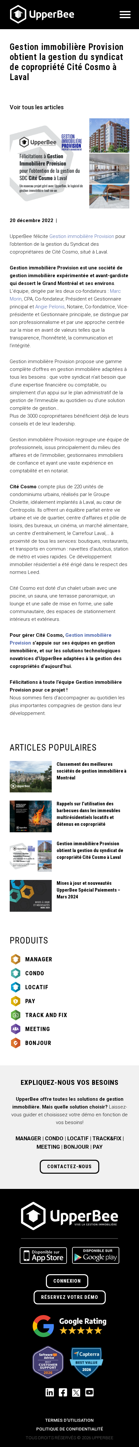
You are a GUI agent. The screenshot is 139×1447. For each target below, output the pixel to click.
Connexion (67, 1281)
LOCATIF (78, 1138)
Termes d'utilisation (69, 1420)
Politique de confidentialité (69, 1428)
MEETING (48, 1147)
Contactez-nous (69, 1166)
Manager (38, 959)
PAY (97, 1147)
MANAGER (28, 1138)
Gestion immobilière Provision (81, 236)
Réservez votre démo (69, 1297)
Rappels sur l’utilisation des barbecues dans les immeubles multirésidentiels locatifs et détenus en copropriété (88, 814)
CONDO (54, 1138)
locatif (36, 987)
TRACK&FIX (106, 1138)
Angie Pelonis (50, 307)
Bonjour (38, 1042)
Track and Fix (46, 1015)
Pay (30, 1001)
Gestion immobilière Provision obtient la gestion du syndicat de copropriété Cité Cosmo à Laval (90, 850)
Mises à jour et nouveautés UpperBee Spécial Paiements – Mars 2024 (88, 890)
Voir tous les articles (37, 107)
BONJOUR (76, 1147)
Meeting (37, 1029)
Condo (34, 973)
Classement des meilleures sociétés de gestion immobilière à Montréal (91, 771)
